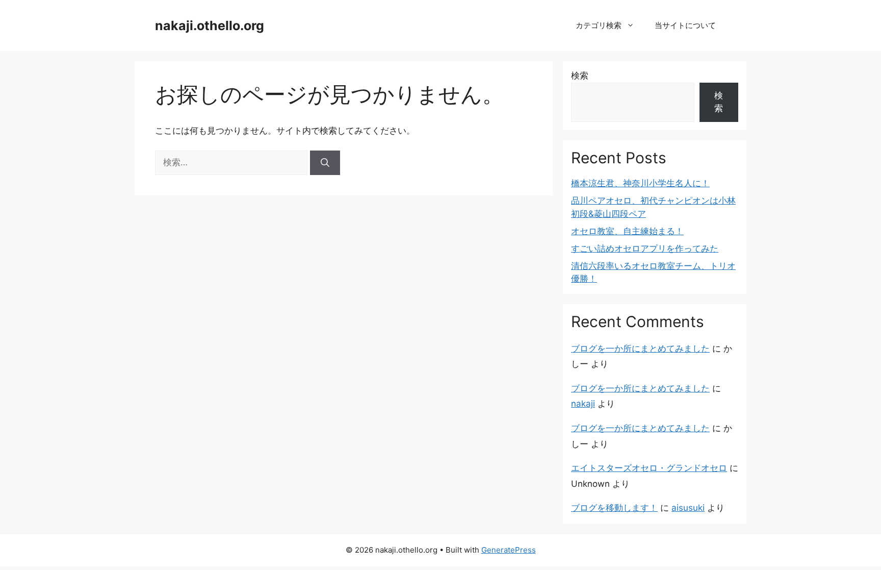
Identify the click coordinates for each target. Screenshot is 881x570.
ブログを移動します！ (614, 508)
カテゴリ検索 (598, 25)
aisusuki (688, 508)
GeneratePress (508, 550)
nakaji (583, 404)
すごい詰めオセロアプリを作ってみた (644, 248)
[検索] (325, 163)
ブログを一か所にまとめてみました (640, 348)
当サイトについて (685, 25)
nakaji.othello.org (209, 25)
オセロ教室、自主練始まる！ (627, 231)
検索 (579, 75)
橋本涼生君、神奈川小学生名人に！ (640, 183)
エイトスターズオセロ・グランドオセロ (649, 468)
